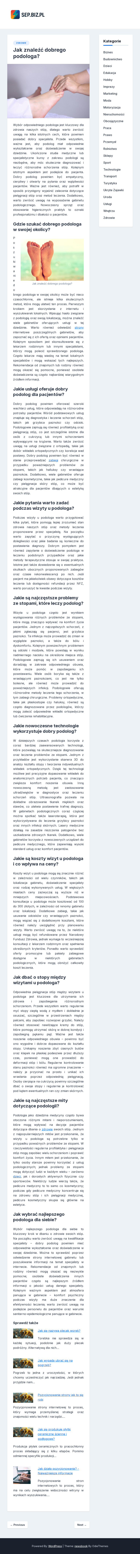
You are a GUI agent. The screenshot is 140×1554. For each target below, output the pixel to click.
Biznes (108, 52)
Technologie (112, 169)
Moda (107, 100)
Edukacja (109, 73)
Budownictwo (112, 59)
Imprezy (109, 86)
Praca (107, 128)
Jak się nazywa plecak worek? (59, 1330)
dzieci (17, 1176)
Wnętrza (109, 211)
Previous (17, 1524)
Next (82, 1524)
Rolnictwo (110, 149)
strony (79, 327)
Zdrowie (21, 43)
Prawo (107, 135)
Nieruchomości (113, 114)
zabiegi (53, 460)
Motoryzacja (111, 107)
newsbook (81, 1546)
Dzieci (107, 66)
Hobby (107, 80)
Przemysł (109, 142)
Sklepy (108, 155)
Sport (107, 162)
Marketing (110, 93)
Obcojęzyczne (113, 121)
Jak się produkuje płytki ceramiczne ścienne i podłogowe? (54, 1434)
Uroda (107, 197)
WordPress (55, 1546)
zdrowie (47, 1129)
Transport (110, 176)
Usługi (107, 204)
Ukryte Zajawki (113, 190)
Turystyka (110, 183)
